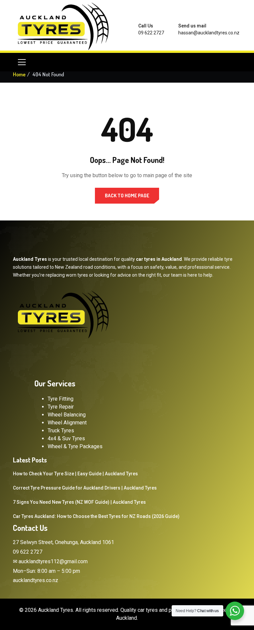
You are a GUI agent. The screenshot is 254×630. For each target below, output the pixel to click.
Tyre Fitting (60, 399)
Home (19, 74)
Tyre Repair (61, 407)
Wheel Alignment (67, 422)
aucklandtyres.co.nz (35, 580)
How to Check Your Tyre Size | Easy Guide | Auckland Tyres (75, 473)
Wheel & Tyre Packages (75, 446)
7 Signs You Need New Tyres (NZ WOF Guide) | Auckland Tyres (79, 502)
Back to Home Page (127, 195)
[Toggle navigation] (22, 62)
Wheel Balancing (67, 415)
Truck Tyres (61, 430)
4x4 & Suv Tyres (66, 438)
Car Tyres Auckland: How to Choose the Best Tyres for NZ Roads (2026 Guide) (96, 516)
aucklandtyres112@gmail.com (53, 561)
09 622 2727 (151, 32)
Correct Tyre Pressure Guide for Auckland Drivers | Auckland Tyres (85, 488)
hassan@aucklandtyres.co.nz (208, 32)
